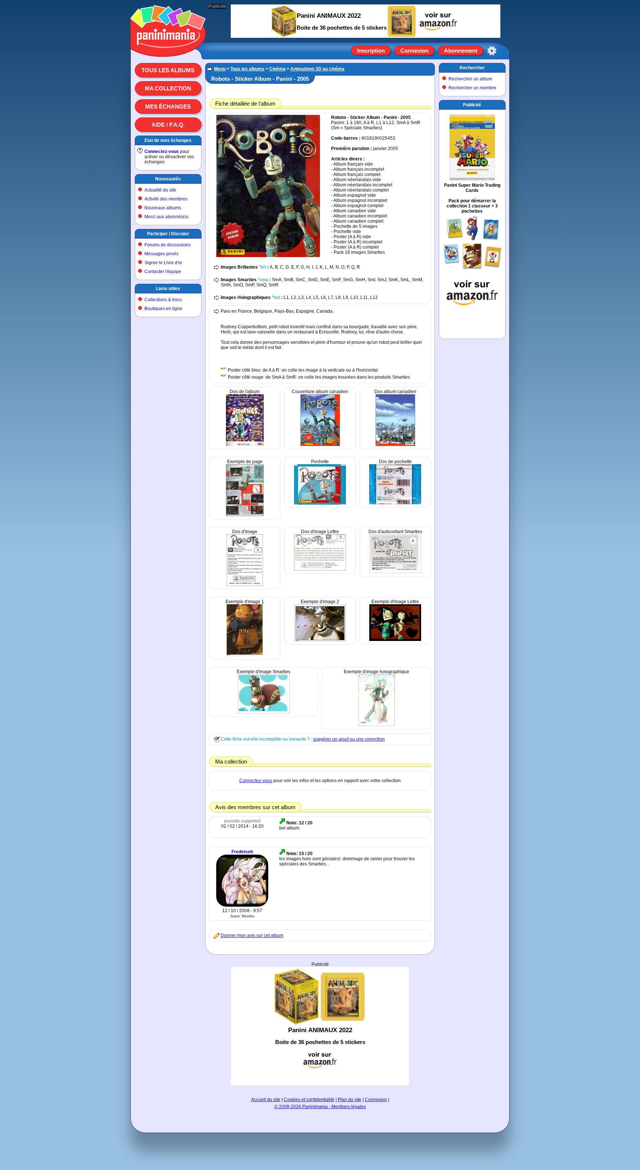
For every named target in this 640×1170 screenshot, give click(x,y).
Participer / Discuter (168, 233)
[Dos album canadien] (395, 444)
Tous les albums (167, 70)
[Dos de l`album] (245, 444)
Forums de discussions (167, 244)
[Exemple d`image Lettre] (395, 639)
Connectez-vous (161, 151)
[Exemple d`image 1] (245, 654)
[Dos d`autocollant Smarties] (395, 571)
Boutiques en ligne (163, 308)
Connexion (414, 50)
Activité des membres (165, 199)
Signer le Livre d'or (163, 262)
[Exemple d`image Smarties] (264, 712)
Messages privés (161, 253)
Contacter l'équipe (162, 271)
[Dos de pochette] (395, 502)
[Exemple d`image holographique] (377, 724)
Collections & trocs (163, 299)
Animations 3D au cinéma (317, 69)
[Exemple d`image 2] (320, 639)
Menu (220, 69)
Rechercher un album (470, 79)
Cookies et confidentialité (309, 1099)
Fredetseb (242, 851)
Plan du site (349, 1099)
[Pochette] (320, 503)
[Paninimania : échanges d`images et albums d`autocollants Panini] (168, 47)
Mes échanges (168, 106)
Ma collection (168, 88)
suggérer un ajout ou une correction (349, 739)
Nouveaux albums (162, 207)
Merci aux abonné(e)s (166, 216)
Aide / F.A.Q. (168, 125)
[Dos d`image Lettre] (320, 569)
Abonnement (460, 50)
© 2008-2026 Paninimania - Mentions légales (320, 1106)
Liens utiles (168, 288)
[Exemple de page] (245, 514)
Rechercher (472, 67)
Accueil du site (265, 1099)
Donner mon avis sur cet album (252, 935)
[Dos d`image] (245, 584)
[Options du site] (492, 51)
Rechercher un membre (472, 87)
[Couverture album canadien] (320, 444)
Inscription (371, 50)
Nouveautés (168, 179)
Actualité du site (160, 190)
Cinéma (277, 69)
